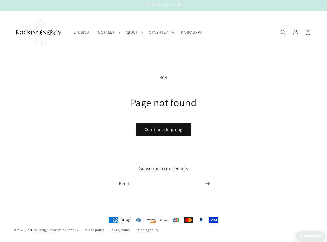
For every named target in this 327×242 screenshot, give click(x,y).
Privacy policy (120, 230)
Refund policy (94, 230)
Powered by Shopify (63, 230)
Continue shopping (163, 129)
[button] (107, 32)
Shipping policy (147, 230)
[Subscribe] (208, 183)
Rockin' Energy (37, 230)
